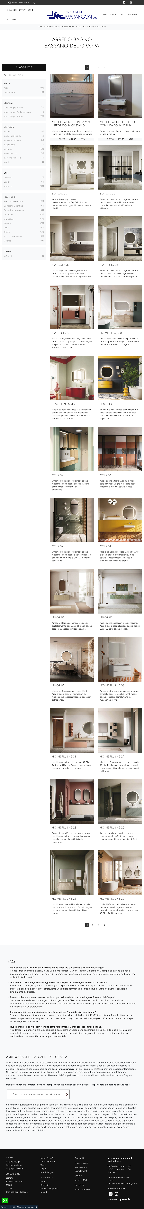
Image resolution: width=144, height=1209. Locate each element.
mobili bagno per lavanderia (17, 112)
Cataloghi (12, 19)
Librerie (9, 1177)
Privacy (4, 1207)
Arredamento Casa (52, 27)
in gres (7, 131)
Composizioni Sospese (17, 1192)
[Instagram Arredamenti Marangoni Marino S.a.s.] (115, 1193)
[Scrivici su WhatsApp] (5, 1200)
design (7, 181)
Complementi (81, 1171)
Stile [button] (6, 172)
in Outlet (8, 256)
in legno (8, 149)
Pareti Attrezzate (14, 1181)
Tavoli (43, 1165)
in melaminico (10, 153)
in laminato (9, 144)
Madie (9, 1185)
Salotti (9, 1188)
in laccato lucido (12, 136)
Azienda (104, 15)
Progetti (122, 15)
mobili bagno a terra (13, 107)
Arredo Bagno (68, 27)
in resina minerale (12, 157)
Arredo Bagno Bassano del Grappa (91, 27)
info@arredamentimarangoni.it (122, 1183)
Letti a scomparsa (49, 1188)
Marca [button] (7, 83)
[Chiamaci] (34, 2)
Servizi (113, 15)
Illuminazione (81, 1167)
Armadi (43, 1192)
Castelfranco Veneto (14, 210)
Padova (7, 223)
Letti (42, 1181)
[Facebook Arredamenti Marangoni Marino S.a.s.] (110, 1193)
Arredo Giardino (82, 1189)
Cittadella (8, 214)
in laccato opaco (12, 140)
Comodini (45, 1185)
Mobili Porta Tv (47, 1158)
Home (40, 27)
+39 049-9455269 (120, 1177)
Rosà (6, 227)
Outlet (22, 10)
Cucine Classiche (14, 1168)
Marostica (9, 219)
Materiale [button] (9, 127)
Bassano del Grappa (13, 201)
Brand (30, 10)
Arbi (6, 87)
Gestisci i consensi (28, 1207)
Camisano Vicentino (13, 205)
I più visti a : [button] (10, 196)
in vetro (7, 162)
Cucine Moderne (14, 1165)
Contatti (132, 15)
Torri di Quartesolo (13, 236)
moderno (8, 186)
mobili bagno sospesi (14, 116)
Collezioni (12, 10)
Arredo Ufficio (81, 1180)
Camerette (80, 1158)
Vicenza (7, 240)
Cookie (13, 1207)
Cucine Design (13, 1161)
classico (8, 177)
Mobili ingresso (47, 1161)
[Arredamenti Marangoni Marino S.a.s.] (72, 14)
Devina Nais (9, 92)
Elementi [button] (8, 102)
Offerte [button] (8, 251)
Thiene (7, 232)
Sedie (43, 1168)
